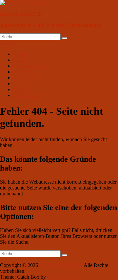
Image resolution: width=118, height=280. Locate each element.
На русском (26, 95)
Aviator (21, 60)
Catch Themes (62, 277)
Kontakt (21, 89)
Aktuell (21, 54)
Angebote (23, 71)
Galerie (20, 83)
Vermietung (25, 77)
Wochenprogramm (32, 66)
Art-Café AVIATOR (21, 14)
